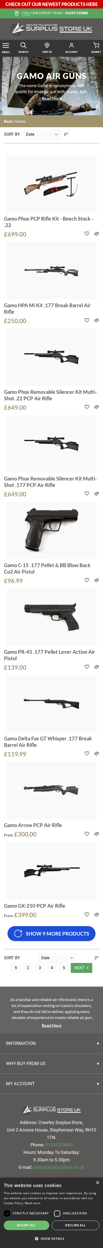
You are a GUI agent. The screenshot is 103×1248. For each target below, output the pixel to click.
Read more (33, 1203)
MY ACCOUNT (20, 1083)
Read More (52, 98)
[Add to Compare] (96, 234)
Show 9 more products (57, 934)
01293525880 (59, 1144)
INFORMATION (21, 1043)
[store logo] (51, 29)
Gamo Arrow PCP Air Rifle (33, 825)
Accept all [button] (26, 1225)
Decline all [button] (75, 1225)
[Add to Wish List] (86, 234)
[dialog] (51, 1213)
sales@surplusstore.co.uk (58, 1167)
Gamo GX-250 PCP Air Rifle (34, 906)
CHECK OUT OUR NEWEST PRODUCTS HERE (52, 4)
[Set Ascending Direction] (66, 134)
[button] (51, 1238)
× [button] (97, 1183)
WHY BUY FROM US (26, 1063)
